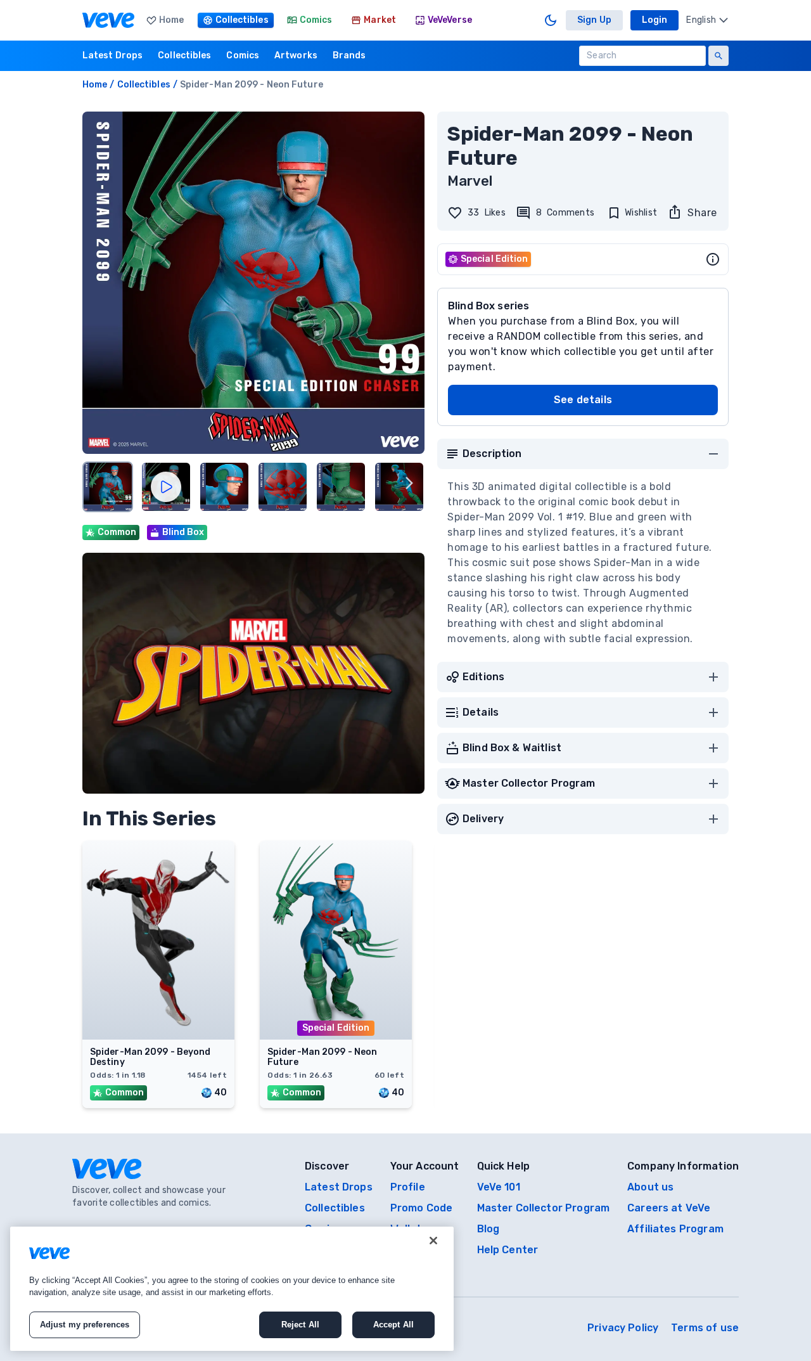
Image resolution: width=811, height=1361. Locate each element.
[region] (232, 1289)
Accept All (393, 1324)
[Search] (718, 56)
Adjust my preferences (85, 1324)
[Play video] (166, 487)
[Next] (409, 483)
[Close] (433, 1241)
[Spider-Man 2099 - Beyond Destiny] (158, 1036)
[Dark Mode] (550, 20)
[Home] (108, 20)
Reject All (300, 1324)
